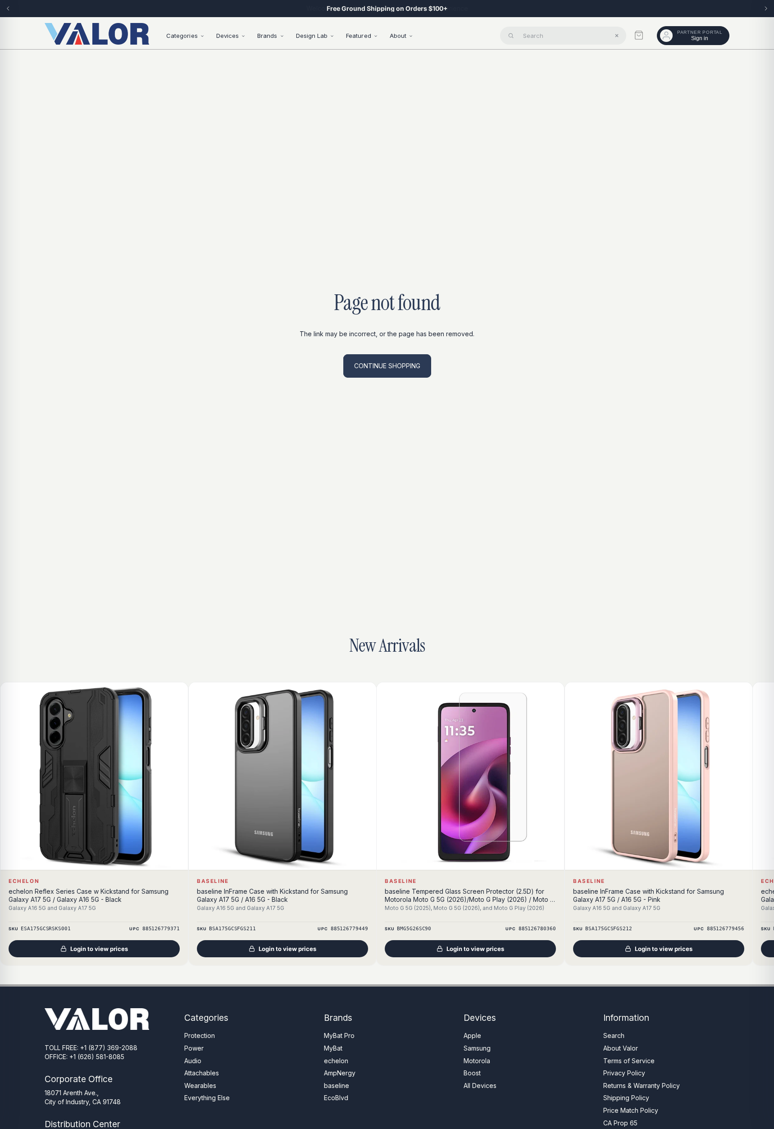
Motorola (477, 1060)
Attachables (201, 1073)
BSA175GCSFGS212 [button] (608, 929)
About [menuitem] (398, 35)
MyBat (333, 1048)
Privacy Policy (624, 1073)
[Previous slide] (8, 8)
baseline (336, 1085)
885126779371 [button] (161, 929)
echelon (336, 1060)
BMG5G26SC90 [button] (414, 929)
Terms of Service (629, 1060)
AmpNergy (339, 1073)
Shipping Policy (626, 1098)
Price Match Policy (630, 1110)
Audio (192, 1060)
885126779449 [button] (349, 929)
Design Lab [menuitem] (312, 35)
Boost (472, 1073)
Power (194, 1048)
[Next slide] (766, 8)
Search (613, 1035)
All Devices (480, 1085)
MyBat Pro (339, 1035)
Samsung (477, 1048)
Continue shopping (387, 366)
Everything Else (207, 1098)
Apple (472, 1035)
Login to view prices (99, 949)
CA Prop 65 (620, 1122)
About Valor (620, 1048)
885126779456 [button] (725, 929)
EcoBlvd (336, 1098)
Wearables (200, 1085)
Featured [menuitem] (358, 35)
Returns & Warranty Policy (641, 1085)
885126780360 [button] (537, 929)
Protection (199, 1035)
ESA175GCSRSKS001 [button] (45, 929)
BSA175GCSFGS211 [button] (232, 929)
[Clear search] (616, 35)
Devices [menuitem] (227, 35)
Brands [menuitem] (267, 35)
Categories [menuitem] (182, 35)
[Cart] (639, 35)
